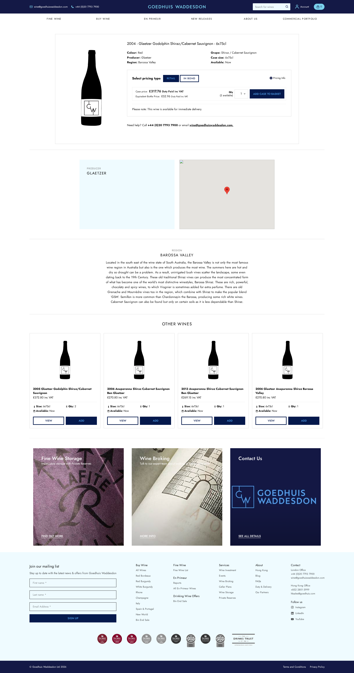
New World (142, 614)
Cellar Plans (225, 587)
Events (222, 576)
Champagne (142, 598)
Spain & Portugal (145, 609)
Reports (177, 583)
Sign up (73, 618)
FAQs (258, 581)
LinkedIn (299, 613)
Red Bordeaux (143, 576)
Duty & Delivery (263, 587)
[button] (227, 190)
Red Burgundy (143, 581)
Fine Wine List (180, 570)
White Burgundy (144, 587)
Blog (257, 576)
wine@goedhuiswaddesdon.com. (211, 125)
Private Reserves (227, 598)
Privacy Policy (317, 667)
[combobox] (271, 6)
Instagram (300, 607)
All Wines (141, 570)
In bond (189, 78)
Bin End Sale (142, 620)
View (48, 421)
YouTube (299, 619)
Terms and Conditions (294, 667)
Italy (138, 603)
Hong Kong (261, 570)
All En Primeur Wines (184, 588)
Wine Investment (227, 570)
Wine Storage (226, 592)
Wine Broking (226, 581)
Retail (171, 78)
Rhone (139, 592)
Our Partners (262, 592)
